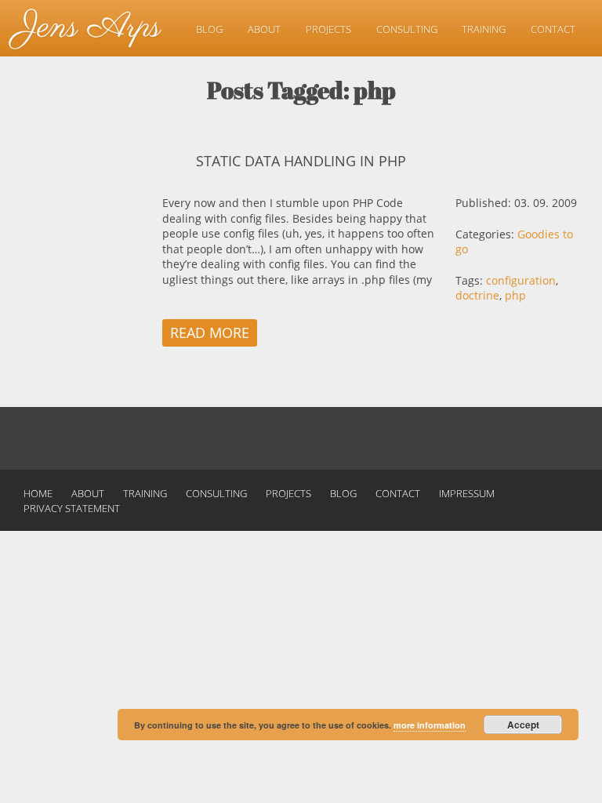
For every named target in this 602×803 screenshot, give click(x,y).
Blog (209, 29)
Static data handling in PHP (301, 160)
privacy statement (72, 508)
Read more (209, 332)
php (515, 295)
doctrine (477, 295)
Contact (553, 29)
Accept (523, 725)
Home (38, 493)
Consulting (406, 29)
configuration (521, 280)
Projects (328, 29)
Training (484, 29)
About (264, 29)
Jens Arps (88, 28)
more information (429, 725)
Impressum (467, 493)
